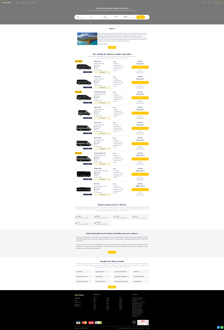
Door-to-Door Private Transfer (136, 314)
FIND (141, 17)
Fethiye (120, 309)
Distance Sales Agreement (124, 328)
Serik (94, 299)
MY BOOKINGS (217, 2)
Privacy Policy (142, 328)
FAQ (145, 328)
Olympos (120, 300)
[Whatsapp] (221, 327)
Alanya (107, 307)
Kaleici (95, 300)
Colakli (95, 304)
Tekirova (107, 309)
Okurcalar (108, 306)
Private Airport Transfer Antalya (137, 306)
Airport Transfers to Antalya (136, 313)
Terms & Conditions (136, 328)
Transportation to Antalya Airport (137, 299)
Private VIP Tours (134, 316)
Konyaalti (120, 307)
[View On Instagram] (77, 298)
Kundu (107, 303)
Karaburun (108, 300)
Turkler (95, 307)
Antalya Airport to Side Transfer (137, 309)
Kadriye (120, 297)
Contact (148, 328)
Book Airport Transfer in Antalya (137, 297)
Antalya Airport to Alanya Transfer (137, 312)
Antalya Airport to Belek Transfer (137, 310)
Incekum (120, 299)
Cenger (120, 302)
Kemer (95, 309)
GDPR (118, 328)
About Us (130, 328)
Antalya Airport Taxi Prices (136, 307)
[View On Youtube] (76, 298)
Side (107, 304)
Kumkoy (107, 297)
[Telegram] (218, 327)
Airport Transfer (134, 300)
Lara (94, 303)
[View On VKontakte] (79, 298)
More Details (102, 72)
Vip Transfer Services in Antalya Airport (138, 302)
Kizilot (94, 306)
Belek (120, 303)
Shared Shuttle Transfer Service (137, 303)
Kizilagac (120, 304)
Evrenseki (107, 299)
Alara (94, 302)
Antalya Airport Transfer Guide (137, 304)
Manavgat (95, 297)
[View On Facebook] (75, 298)
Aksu (107, 302)
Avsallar (120, 306)
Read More (112, 47)
